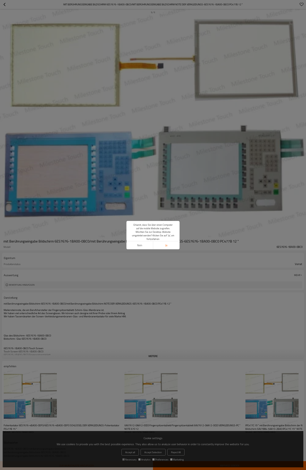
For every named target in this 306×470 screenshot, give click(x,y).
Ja (166, 245)
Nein (139, 245)
